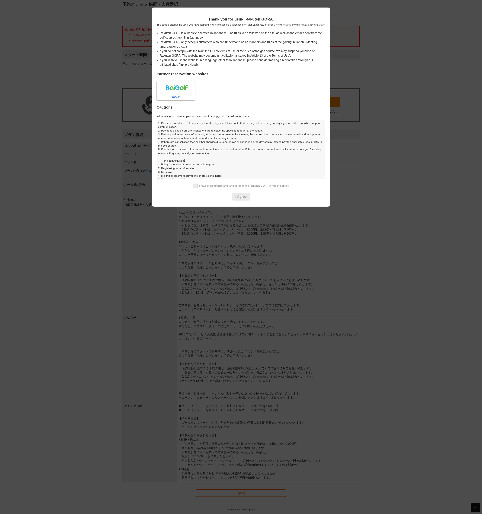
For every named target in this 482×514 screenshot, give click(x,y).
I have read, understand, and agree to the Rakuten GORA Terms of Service (244, 185)
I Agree (241, 196)
